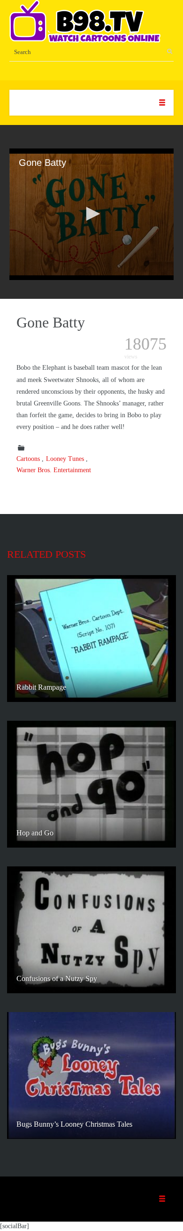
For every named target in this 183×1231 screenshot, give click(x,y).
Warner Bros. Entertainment (53, 470)
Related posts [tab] (46, 554)
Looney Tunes (65, 458)
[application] (91, 214)
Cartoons (28, 458)
